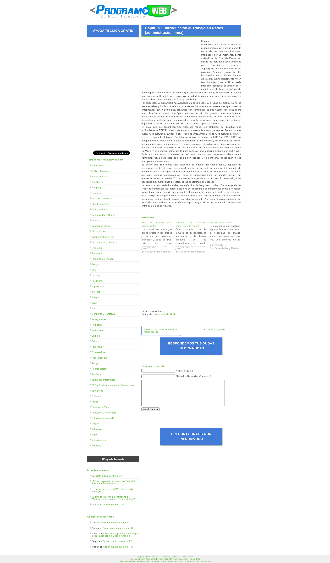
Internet (95, 291)
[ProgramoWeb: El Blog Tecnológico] (133, 19)
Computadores (99, 209)
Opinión (95, 335)
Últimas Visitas (187, 557)
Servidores (97, 390)
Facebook (96, 253)
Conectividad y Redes (165, 314)
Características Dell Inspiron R (107, 475)
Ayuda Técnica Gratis (113, 30)
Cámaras (96, 193)
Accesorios (97, 165)
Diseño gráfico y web (102, 236)
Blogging (96, 187)
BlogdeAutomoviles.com (176, 559)
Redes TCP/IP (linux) (214, 329)
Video (94, 434)
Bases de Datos (100, 176)
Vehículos (96, 429)
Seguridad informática (103, 379)
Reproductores (99, 368)
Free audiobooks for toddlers (198, 561)
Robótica (96, 374)
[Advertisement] (170, 63)
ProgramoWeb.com (146, 556)
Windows (96, 445)
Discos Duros (98, 231)
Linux (94, 302)
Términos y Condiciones (170, 557)
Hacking (95, 275)
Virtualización (98, 440)
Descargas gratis (100, 226)
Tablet (94, 401)
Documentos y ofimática (104, 242)
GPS (93, 269)
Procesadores (99, 352)
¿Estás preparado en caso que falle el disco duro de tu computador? (115, 482)
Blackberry (97, 182)
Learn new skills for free (130, 561)
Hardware (96, 280)
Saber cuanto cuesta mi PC (115, 522)
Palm (94, 341)
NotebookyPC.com (155, 559)
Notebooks (97, 330)
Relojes (95, 363)
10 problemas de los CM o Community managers (112, 490)
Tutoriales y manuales (103, 418)
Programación (99, 357)
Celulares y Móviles (102, 198)
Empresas (96, 247)
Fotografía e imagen (102, 258)
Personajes (97, 346)
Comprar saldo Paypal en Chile (108, 504)
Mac (93, 308)
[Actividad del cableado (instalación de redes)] (192, 238)
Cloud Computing (100, 204)
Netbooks (96, 324)
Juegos (95, 297)
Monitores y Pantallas (103, 313)
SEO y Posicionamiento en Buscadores (112, 385)
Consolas (96, 220)
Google (95, 264)
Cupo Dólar (195, 559)
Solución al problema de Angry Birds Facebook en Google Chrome (114, 534)
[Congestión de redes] (227, 236)
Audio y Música (99, 171)
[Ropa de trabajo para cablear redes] (158, 238)
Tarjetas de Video (100, 407)
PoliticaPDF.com (175, 561)
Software (96, 396)
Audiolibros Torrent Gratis (154, 561)
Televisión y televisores (103, 412)
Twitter (95, 423)
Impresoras (97, 286)
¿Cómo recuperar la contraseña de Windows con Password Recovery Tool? (113, 497)
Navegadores (98, 319)
